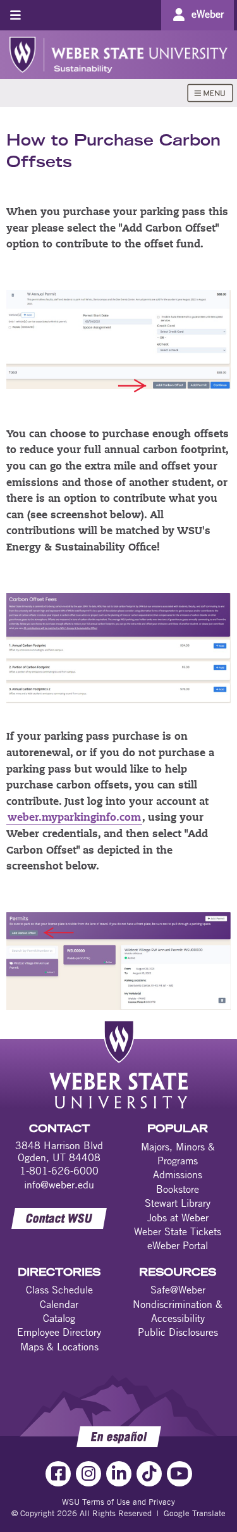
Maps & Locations (59, 1346)
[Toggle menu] (15, 15)
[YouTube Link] (179, 1473)
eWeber (207, 14)
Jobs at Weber (178, 1217)
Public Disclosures (178, 1332)
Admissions (177, 1174)
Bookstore (177, 1189)
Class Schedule (59, 1289)
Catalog (59, 1318)
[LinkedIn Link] (118, 1473)
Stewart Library (177, 1203)
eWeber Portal (177, 1245)
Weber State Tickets (177, 1231)
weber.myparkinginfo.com (74, 818)
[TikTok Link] (149, 1473)
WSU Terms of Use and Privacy (118, 1502)
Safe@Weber (177, 1289)
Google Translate (195, 1513)
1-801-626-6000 (59, 1170)
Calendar (59, 1304)
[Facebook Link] (58, 1473)
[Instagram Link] (88, 1473)
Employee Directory (59, 1332)
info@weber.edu (59, 1184)
